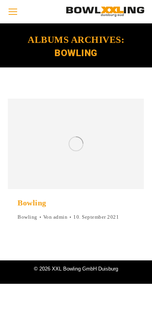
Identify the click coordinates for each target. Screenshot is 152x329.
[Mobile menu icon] (13, 12)
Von (55, 217)
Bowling (32, 202)
